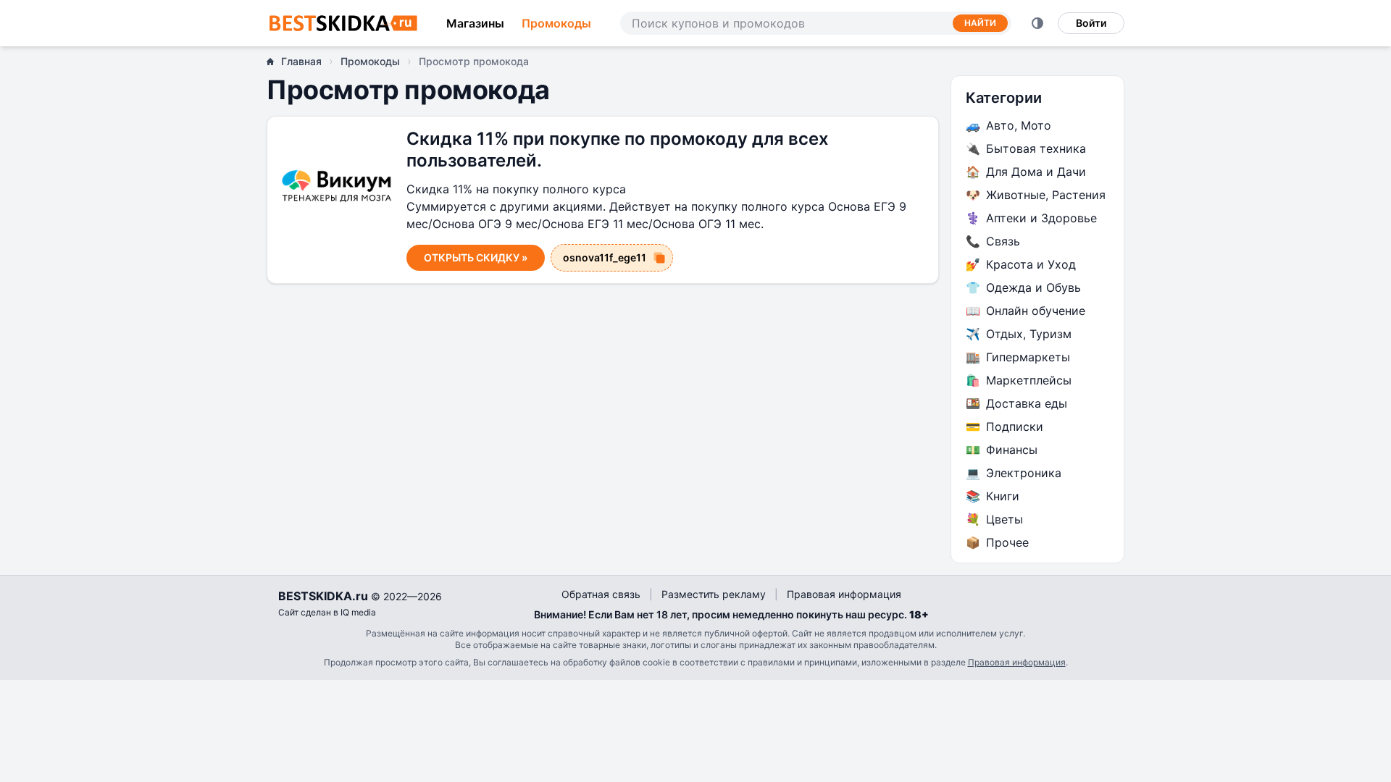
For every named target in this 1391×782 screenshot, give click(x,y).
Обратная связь (600, 594)
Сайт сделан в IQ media (327, 612)
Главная (301, 61)
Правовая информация (844, 594)
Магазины (475, 23)
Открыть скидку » (475, 257)
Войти (1091, 23)
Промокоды (556, 23)
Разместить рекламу (713, 594)
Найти (980, 22)
